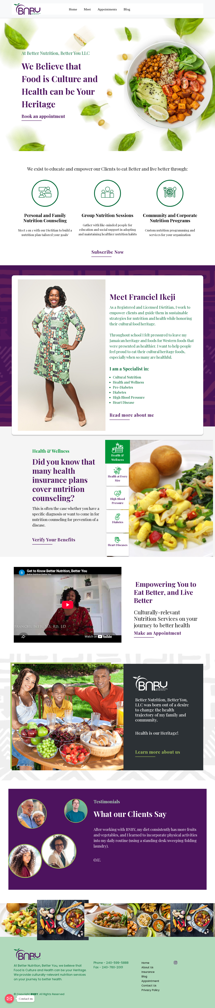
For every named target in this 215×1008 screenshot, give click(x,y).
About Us (147, 978)
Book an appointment (43, 116)
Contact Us (148, 997)
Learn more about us (157, 752)
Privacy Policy (150, 1001)
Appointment (150, 992)
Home (73, 9)
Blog (127, 9)
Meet (87, 9)
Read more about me (132, 415)
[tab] (117, 451)
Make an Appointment (157, 633)
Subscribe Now (107, 252)
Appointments (107, 9)
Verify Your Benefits (53, 540)
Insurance (148, 983)
